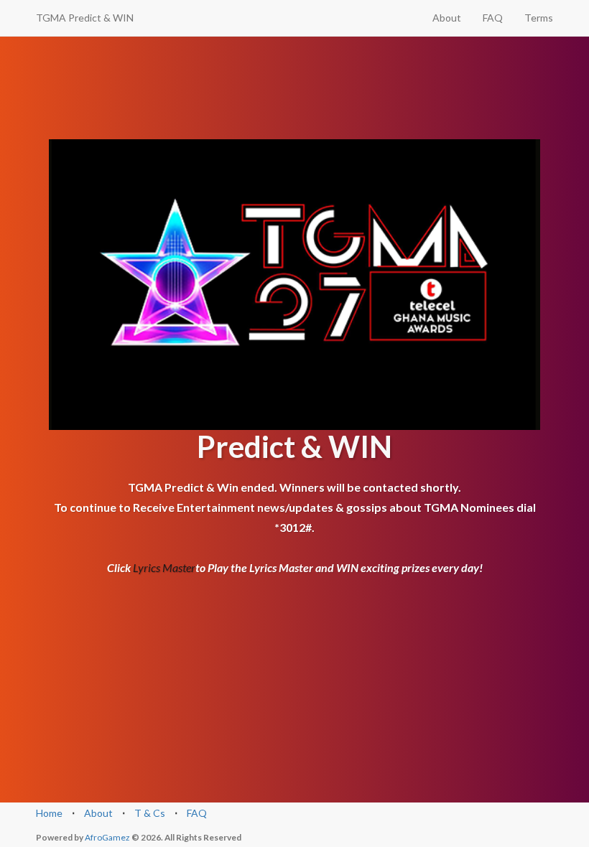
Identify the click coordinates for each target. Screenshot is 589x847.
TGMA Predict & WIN (85, 17)
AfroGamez (108, 837)
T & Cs (149, 813)
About (446, 17)
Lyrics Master (164, 567)
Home (49, 813)
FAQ (493, 17)
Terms (538, 17)
